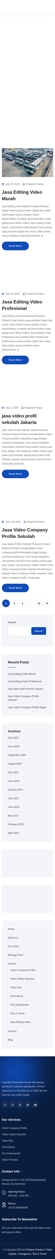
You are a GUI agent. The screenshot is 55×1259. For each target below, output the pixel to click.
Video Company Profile (22, 970)
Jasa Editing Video (20, 1022)
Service (12, 963)
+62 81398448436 (18, 1207)
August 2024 (15, 763)
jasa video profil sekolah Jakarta (25, 689)
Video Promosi (10, 1159)
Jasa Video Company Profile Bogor (27, 707)
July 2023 (13, 798)
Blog (10, 1040)
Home (7, 96)
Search (12, 622)
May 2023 (13, 815)
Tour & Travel (17, 1013)
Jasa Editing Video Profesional (24, 681)
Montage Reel (15, 955)
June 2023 (13, 807)
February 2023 (16, 824)
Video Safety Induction (22, 979)
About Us (13, 937)
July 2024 (13, 772)
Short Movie (16, 996)
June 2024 (13, 781)
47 (39, 603)
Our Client (13, 946)
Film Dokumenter (19, 1004)
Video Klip (16, 987)
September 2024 (17, 755)
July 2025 (13, 737)
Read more (15, 245)
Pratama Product (35, 1249)
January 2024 (15, 789)
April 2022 (13, 833)
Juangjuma (24, 1254)
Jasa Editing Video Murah (22, 674)
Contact (12, 1031)
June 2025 (13, 746)
